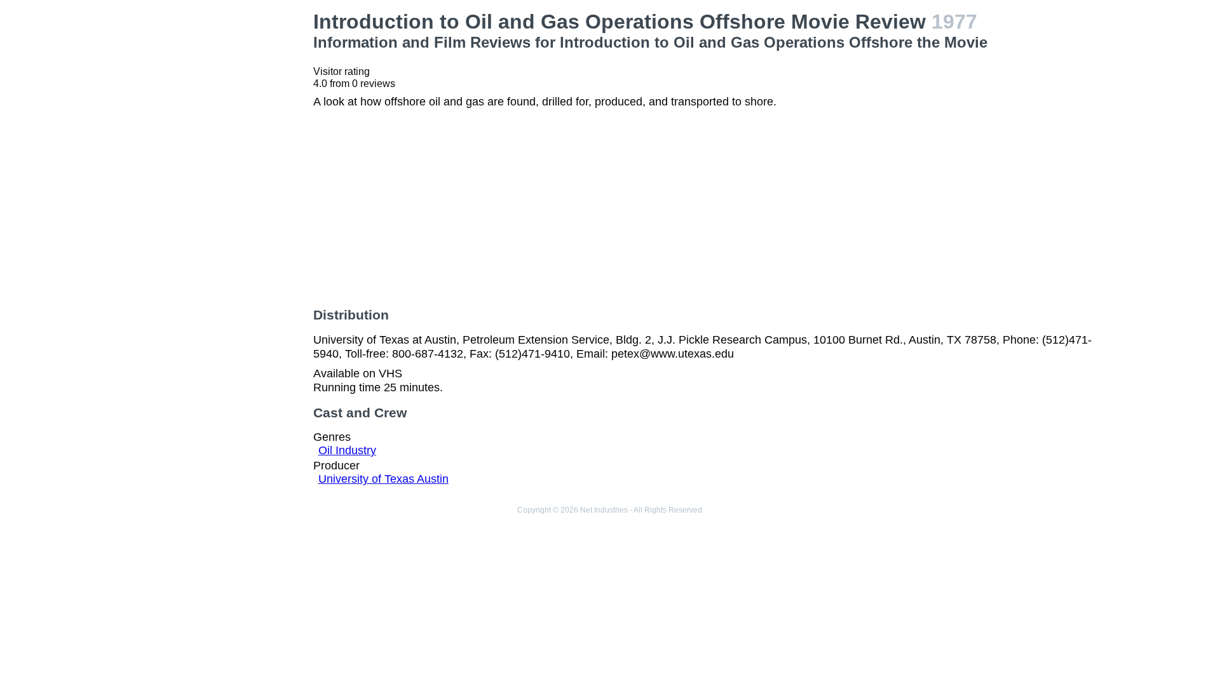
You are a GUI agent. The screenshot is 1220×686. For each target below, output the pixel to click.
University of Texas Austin (383, 479)
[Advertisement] (210, 89)
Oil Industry (347, 450)
